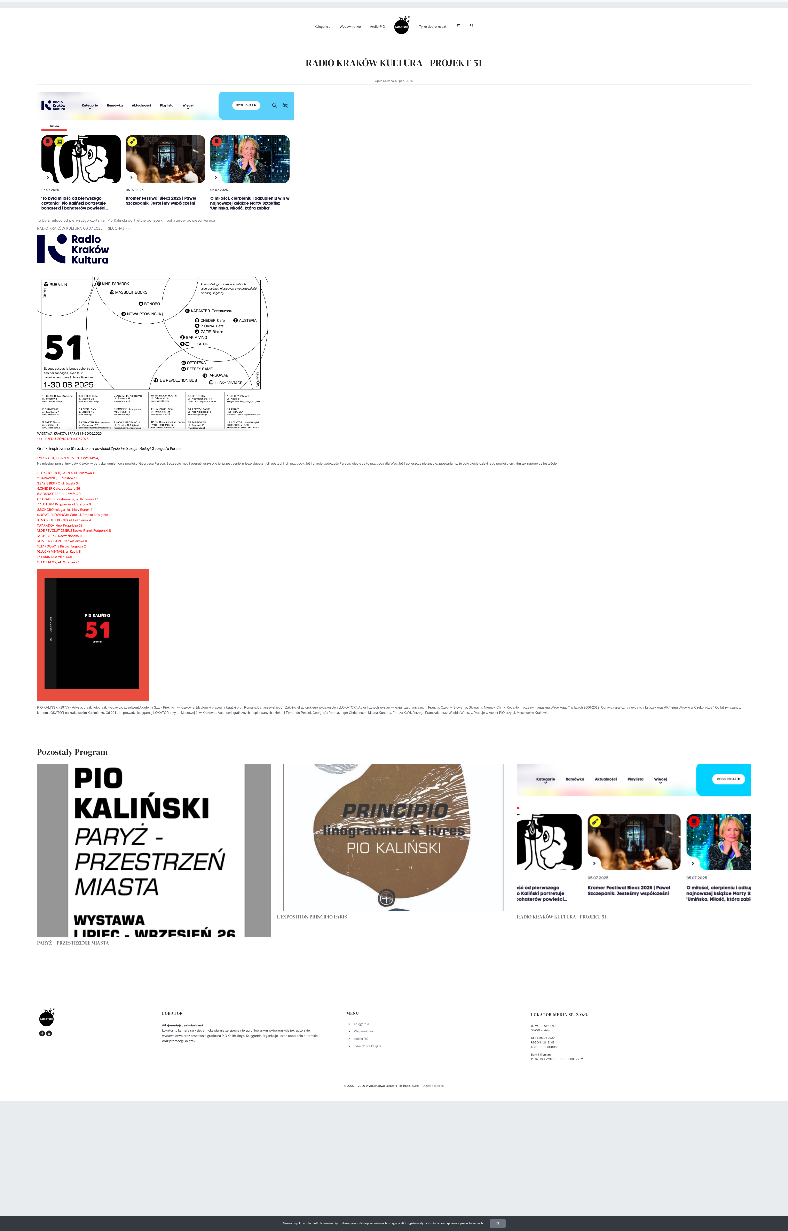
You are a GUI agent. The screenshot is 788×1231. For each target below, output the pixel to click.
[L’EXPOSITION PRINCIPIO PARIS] (394, 837)
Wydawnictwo (364, 1031)
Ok (498, 1223)
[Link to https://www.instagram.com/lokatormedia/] (49, 1033)
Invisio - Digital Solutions (427, 1086)
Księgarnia (361, 1024)
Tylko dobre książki (367, 1046)
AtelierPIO (361, 1039)
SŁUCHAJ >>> (120, 228)
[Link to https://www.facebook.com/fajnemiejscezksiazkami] (42, 1033)
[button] (467, 24)
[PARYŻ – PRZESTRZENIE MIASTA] (154, 850)
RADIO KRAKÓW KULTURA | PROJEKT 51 (561, 916)
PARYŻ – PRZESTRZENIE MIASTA (73, 942)
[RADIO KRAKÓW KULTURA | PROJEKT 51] (634, 837)
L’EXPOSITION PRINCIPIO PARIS (312, 916)
